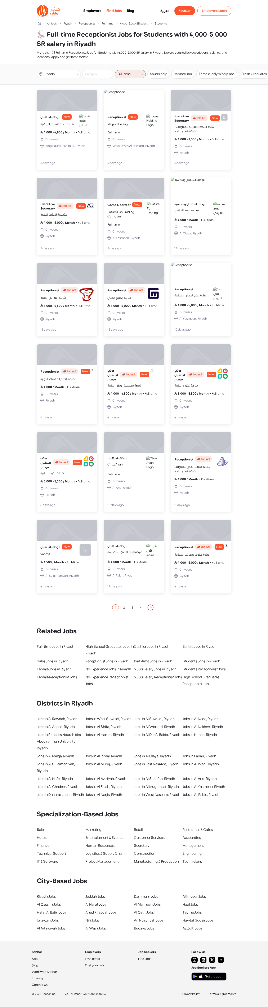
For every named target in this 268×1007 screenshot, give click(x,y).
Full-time (107, 24)
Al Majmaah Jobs (147, 904)
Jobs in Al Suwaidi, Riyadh (154, 719)
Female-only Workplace (216, 74)
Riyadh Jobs (46, 896)
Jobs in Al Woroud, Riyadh (154, 727)
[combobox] (101, 74)
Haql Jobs (190, 904)
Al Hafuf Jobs (95, 904)
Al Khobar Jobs (194, 896)
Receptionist (87, 24)
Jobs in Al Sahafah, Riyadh (154, 779)
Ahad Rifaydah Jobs (100, 912)
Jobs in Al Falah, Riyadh (103, 787)
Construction (144, 853)
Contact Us (40, 985)
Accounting (192, 837)
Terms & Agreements (222, 994)
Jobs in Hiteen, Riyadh (200, 735)
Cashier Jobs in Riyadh (151, 646)
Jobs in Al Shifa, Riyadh (103, 727)
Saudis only (158, 74)
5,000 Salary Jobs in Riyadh (155, 669)
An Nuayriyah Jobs (148, 920)
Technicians (192, 861)
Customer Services (149, 837)
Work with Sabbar (44, 972)
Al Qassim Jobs (49, 904)
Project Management (102, 861)
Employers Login (214, 10)
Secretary (141, 845)
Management (193, 845)
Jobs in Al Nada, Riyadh (201, 719)
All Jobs (52, 24)
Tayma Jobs (192, 912)
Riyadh (67, 24)
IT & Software (47, 861)
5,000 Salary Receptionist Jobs (158, 677)
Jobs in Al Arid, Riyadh (200, 779)
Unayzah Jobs (48, 920)
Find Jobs (114, 11)
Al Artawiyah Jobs (51, 928)
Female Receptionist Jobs (57, 677)
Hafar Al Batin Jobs (51, 912)
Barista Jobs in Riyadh (199, 646)
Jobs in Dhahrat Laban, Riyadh (60, 795)
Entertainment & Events (103, 837)
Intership (38, 978)
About (36, 959)
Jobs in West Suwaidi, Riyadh (108, 719)
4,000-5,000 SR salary (134, 24)
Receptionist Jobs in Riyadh (106, 661)
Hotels (42, 837)
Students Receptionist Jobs (204, 669)
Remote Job (183, 74)
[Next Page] (150, 607)
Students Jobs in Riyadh (201, 661)
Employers (92, 11)
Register (185, 10)
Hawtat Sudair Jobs (198, 920)
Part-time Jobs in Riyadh (153, 661)
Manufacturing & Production (156, 861)
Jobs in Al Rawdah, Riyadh (57, 719)
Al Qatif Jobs (144, 912)
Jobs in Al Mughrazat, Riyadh (156, 787)
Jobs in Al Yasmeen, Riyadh (204, 787)
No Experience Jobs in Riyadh (108, 669)
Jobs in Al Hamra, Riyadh (104, 735)
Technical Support (51, 853)
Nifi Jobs (92, 920)
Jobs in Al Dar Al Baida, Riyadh (157, 735)
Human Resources (100, 845)
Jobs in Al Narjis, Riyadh (103, 795)
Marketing (93, 829)
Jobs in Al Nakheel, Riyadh (203, 727)
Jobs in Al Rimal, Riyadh (103, 756)
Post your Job (94, 965)
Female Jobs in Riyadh (54, 669)
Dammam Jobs (146, 896)
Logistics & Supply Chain (105, 853)
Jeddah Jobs (95, 896)
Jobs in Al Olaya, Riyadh (152, 756)
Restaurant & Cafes (198, 829)
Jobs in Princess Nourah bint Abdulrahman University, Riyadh (59, 741)
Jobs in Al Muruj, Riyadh (103, 764)
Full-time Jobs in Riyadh (55, 646)
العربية (164, 11)
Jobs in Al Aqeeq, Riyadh (56, 727)
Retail (138, 829)
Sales (41, 829)
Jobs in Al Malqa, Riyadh (55, 756)
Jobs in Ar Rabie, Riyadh (201, 795)
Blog (130, 11)
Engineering (192, 853)
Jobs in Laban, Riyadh (199, 756)
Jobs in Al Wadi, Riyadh (201, 764)
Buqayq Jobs (144, 928)
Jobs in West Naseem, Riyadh (157, 795)
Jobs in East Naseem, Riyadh (156, 764)
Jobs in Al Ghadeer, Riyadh (57, 787)
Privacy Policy (191, 994)
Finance (43, 845)
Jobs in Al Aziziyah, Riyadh (105, 779)
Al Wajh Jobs (95, 928)
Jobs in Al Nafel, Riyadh (55, 779)
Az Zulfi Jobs (192, 928)
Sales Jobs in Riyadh (52, 661)
